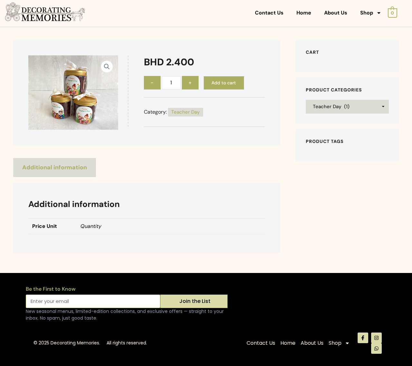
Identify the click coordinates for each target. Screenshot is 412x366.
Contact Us (269, 12)
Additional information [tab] (54, 167)
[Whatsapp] (376, 348)
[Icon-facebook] (363, 338)
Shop (366, 12)
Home (303, 12)
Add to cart (223, 83)
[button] (107, 67)
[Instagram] (376, 338)
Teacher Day (185, 112)
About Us (335, 12)
